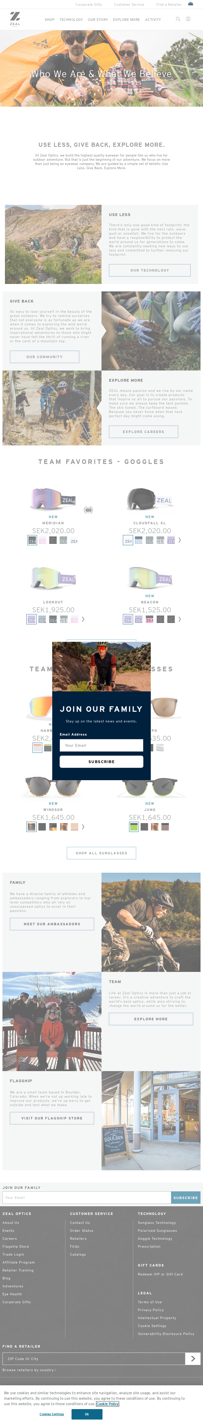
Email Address (73, 734)
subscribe (101, 761)
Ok (87, 1414)
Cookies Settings (52, 1414)
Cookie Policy (108, 1404)
